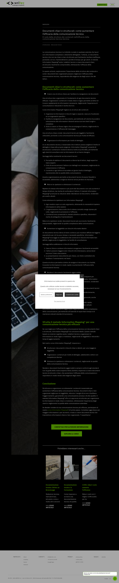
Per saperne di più (59, 301)
